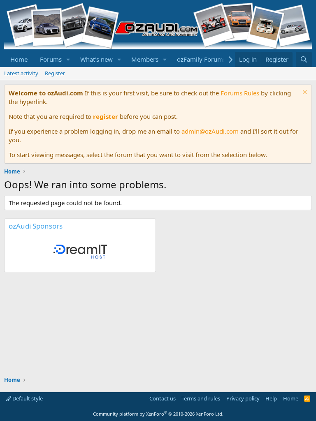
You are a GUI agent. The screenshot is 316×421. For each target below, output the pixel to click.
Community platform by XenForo (158, 414)
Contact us (162, 398)
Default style (27, 398)
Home (19, 59)
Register (55, 73)
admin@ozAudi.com (210, 131)
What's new (96, 59)
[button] (68, 59)
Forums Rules (240, 93)
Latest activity (21, 73)
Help (271, 398)
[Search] (304, 59)
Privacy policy (243, 398)
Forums (51, 59)
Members (144, 59)
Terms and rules (200, 398)
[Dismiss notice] (303, 93)
